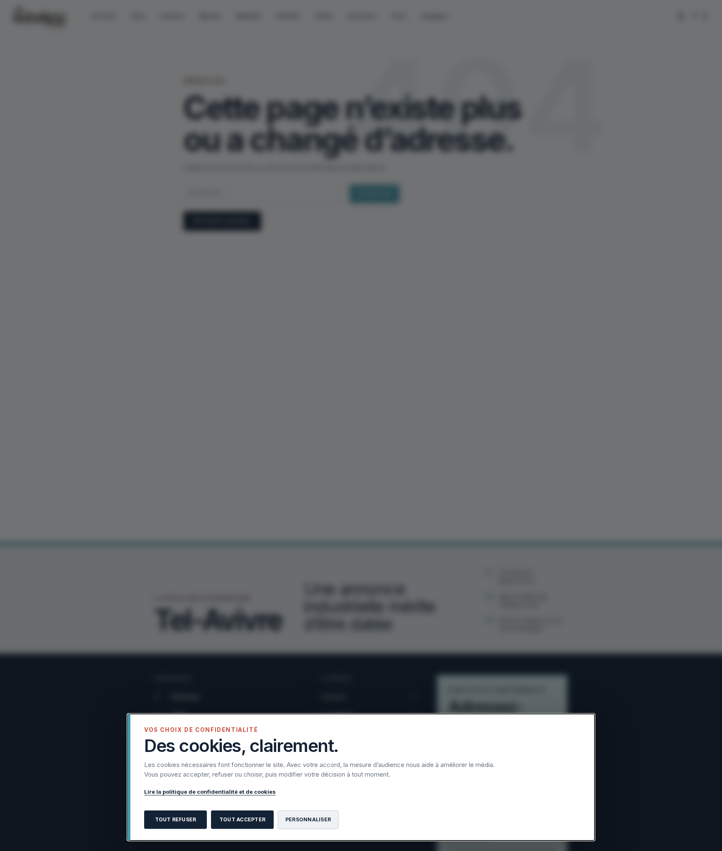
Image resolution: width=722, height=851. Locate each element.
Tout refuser (175, 819)
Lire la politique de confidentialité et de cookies (210, 791)
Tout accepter (242, 819)
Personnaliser (308, 819)
